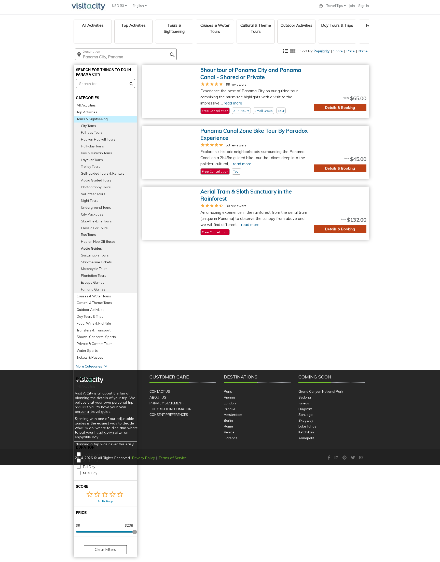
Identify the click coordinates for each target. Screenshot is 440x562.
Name (363, 51)
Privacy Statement (166, 403)
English (139, 6)
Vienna (229, 397)
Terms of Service (173, 457)
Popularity (321, 51)
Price (351, 51)
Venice (229, 432)
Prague (229, 409)
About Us (157, 397)
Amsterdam (233, 415)
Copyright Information (170, 409)
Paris (228, 391)
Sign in (363, 6)
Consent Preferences (168, 415)
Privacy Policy (143, 457)
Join (352, 6)
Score (338, 51)
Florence (231, 438)
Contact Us (159, 391)
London (230, 403)
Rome (228, 426)
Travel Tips (335, 6)
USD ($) (118, 6)
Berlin (228, 420)
